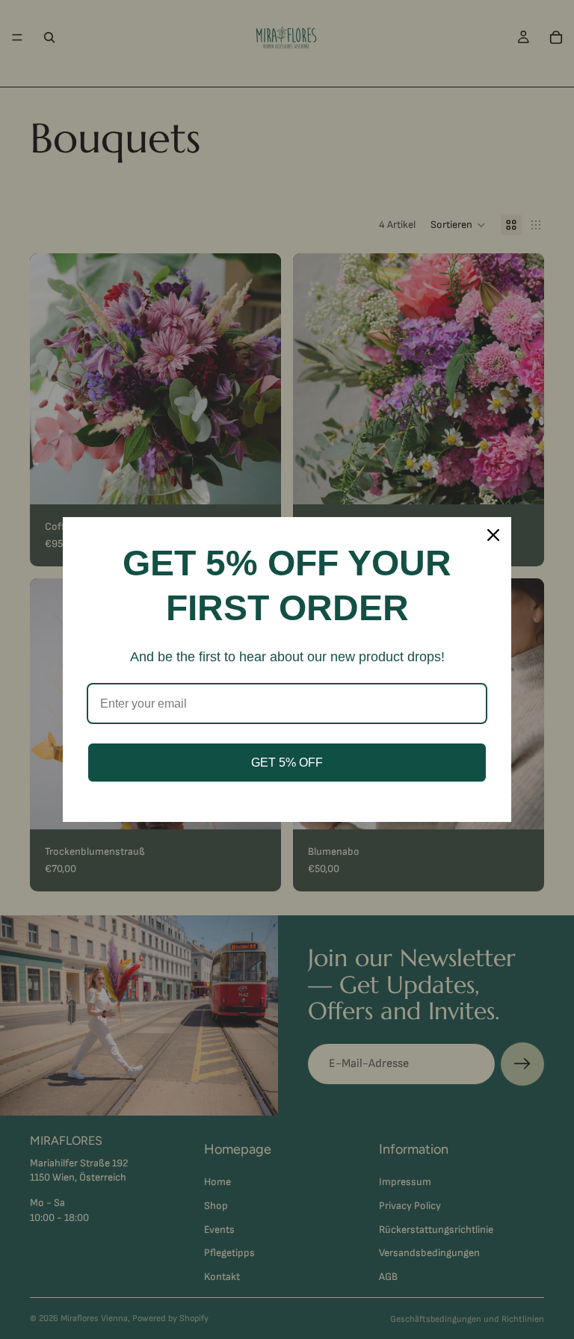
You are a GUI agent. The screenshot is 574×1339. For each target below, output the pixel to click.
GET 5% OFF (287, 762)
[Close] (493, 535)
